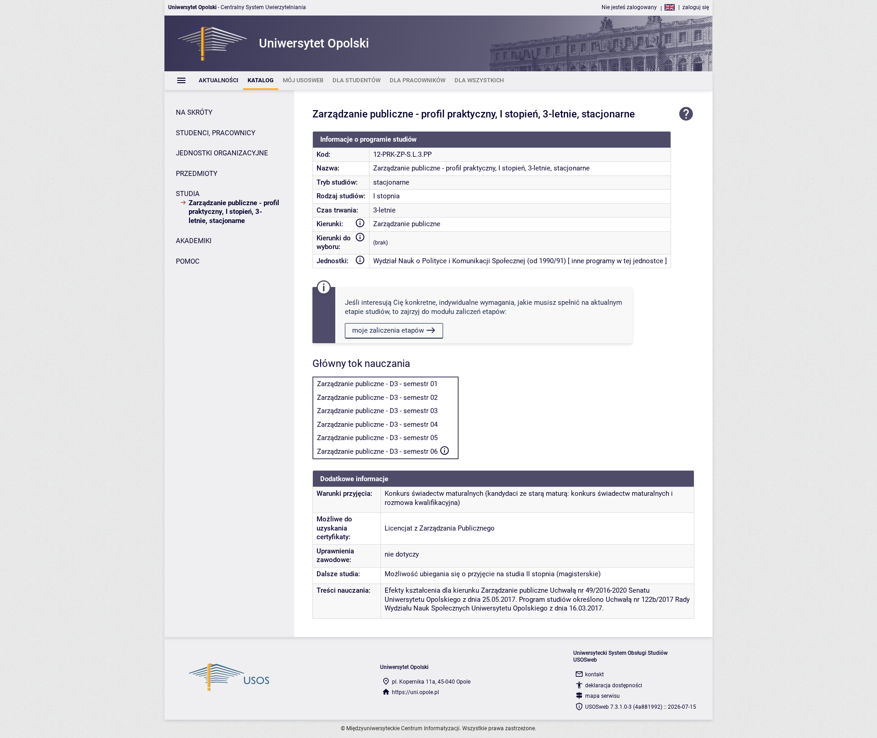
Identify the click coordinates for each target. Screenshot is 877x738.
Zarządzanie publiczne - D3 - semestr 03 (377, 411)
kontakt (594, 674)
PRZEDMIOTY (196, 174)
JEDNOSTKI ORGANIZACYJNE (222, 153)
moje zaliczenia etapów (388, 330)
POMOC (188, 261)
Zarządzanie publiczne (406, 224)
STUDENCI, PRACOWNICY (215, 133)
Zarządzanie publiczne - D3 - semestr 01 (377, 384)
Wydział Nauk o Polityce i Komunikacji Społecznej (449, 261)
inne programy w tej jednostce (617, 261)
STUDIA (188, 194)
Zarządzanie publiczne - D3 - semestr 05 (377, 438)
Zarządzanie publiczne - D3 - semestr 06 (377, 451)
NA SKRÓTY (194, 112)
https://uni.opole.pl (415, 692)
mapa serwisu (602, 696)
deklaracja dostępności (613, 685)
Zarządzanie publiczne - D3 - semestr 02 (377, 397)
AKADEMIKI (193, 241)
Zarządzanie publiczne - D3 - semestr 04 (377, 424)
